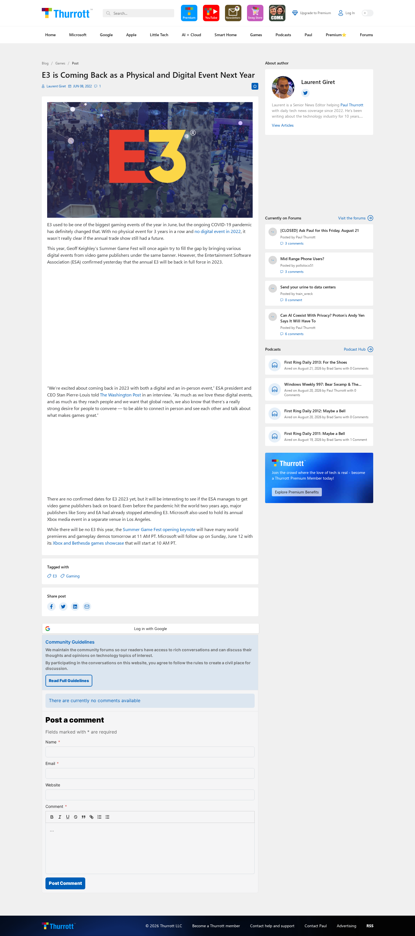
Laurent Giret (56, 86)
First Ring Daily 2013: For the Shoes (315, 362)
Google (106, 34)
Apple (131, 34)
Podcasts (283, 34)
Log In (350, 13)
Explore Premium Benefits (297, 492)
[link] (115, 817)
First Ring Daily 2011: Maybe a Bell (314, 433)
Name (52, 741)
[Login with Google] (150, 628)
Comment (56, 806)
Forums (366, 34)
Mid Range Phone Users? (302, 258)
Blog (45, 63)
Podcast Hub (355, 349)
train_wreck (304, 294)
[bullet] (107, 817)
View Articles (283, 125)
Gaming (73, 576)
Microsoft (77, 34)
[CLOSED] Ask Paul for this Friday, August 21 (319, 230)
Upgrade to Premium (315, 13)
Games (256, 34)
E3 (55, 576)
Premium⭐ (336, 34)
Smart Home (226, 34)
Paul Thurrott (305, 237)
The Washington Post (120, 395)
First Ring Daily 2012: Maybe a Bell (315, 410)
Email (52, 763)
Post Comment (65, 883)
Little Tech (159, 34)
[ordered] (99, 817)
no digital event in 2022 (218, 231)
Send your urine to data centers (308, 287)
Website (52, 784)
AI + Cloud (191, 34)
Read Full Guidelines (69, 680)
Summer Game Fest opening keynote (159, 529)
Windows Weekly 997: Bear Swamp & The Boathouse (321, 384)
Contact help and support (272, 925)
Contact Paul (316, 925)
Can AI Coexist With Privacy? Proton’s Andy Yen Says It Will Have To (322, 317)
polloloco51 (304, 265)
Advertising (346, 925)
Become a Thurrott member (216, 925)
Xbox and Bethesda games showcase (88, 543)
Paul (308, 34)
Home (50, 34)
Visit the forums (352, 218)
